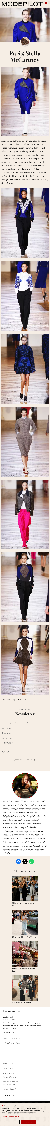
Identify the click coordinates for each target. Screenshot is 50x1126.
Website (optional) (13, 1085)
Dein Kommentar (11, 1039)
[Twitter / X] (25, 861)
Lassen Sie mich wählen (10, 1117)
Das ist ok (28, 1122)
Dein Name (8, 1064)
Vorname (6, 729)
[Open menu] (46, 3)
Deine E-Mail (9, 1073)
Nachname (7, 738)
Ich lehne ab (11, 1122)
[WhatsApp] (31, 861)
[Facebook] (18, 861)
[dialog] (25, 1114)
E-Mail (5, 748)
